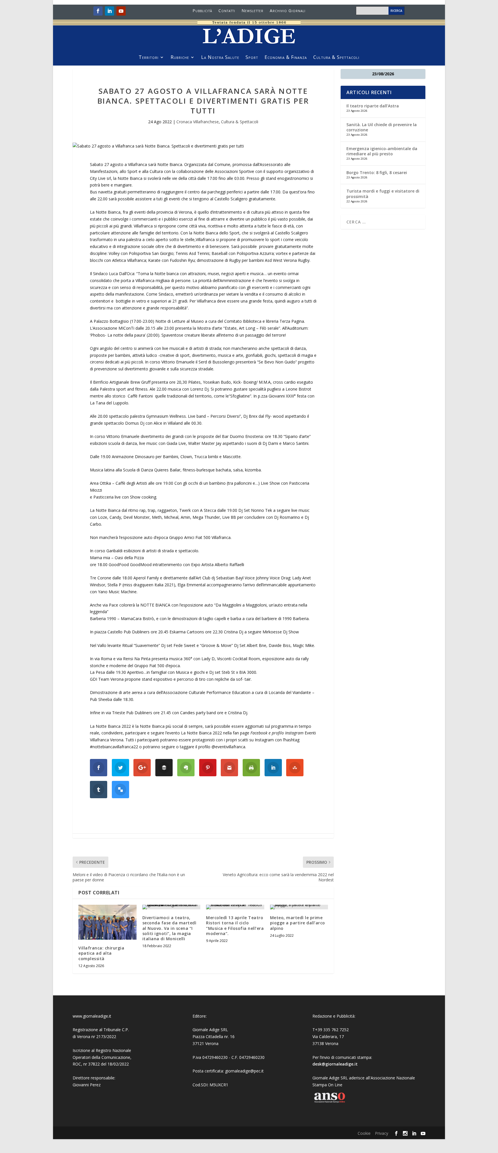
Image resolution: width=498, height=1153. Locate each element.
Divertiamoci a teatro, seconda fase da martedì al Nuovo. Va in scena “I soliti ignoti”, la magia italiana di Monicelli (169, 928)
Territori (149, 57)
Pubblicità (202, 11)
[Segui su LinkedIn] (109, 11)
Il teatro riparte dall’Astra (372, 106)
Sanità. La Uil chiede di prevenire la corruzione (381, 127)
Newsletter (252, 11)
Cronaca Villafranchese (197, 121)
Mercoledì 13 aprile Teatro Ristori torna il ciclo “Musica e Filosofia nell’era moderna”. (235, 925)
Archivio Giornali (287, 11)
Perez (95, 1084)
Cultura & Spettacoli (336, 57)
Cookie (364, 1133)
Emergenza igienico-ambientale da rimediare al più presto (381, 151)
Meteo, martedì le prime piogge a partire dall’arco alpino (297, 923)
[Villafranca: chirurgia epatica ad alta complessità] (107, 922)
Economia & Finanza (286, 57)
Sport (252, 57)
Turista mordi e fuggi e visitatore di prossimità (382, 193)
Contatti (226, 11)
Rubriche (180, 57)
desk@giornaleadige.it (335, 1064)
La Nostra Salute (220, 57)
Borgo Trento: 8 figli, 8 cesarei (376, 172)
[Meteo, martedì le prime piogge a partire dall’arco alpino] (299, 907)
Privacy (381, 1133)
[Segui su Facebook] (98, 11)
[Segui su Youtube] (121, 11)
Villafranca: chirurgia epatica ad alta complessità (101, 953)
